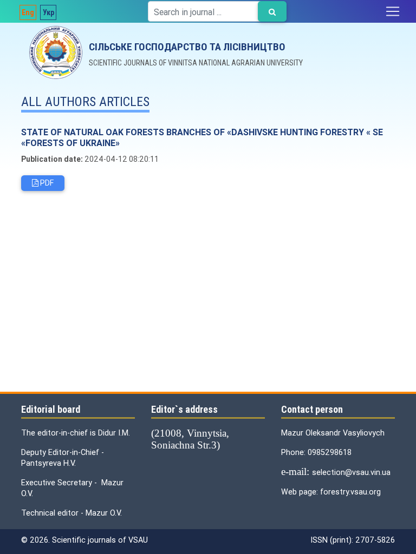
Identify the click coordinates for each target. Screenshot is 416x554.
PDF (46, 183)
